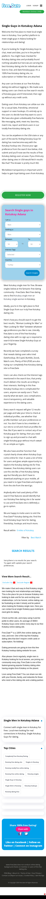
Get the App (39, 875)
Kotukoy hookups (31, 786)
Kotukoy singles (33, 774)
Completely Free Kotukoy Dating (16, 756)
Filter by (25, 537)
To (29, 239)
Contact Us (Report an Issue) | (13, 875)
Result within (10, 530)
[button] (29, 6)
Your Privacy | (37, 873)
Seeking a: (9, 229)
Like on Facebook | (17, 842)
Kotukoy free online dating (14, 774)
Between (8, 239)
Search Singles (32, 273)
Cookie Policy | (29, 875)
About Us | (16, 873)
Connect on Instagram (28, 845)
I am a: (8, 220)
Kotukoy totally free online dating (17, 768)
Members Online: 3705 (32, 11)
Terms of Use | (26, 873)
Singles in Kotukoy (32, 762)
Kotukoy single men (23, 295)
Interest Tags (10, 249)
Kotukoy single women (14, 299)
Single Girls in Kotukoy (13, 786)
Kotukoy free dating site (13, 762)
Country (8, 260)
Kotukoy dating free (12, 792)
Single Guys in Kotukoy (13, 780)
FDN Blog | (8, 873)
